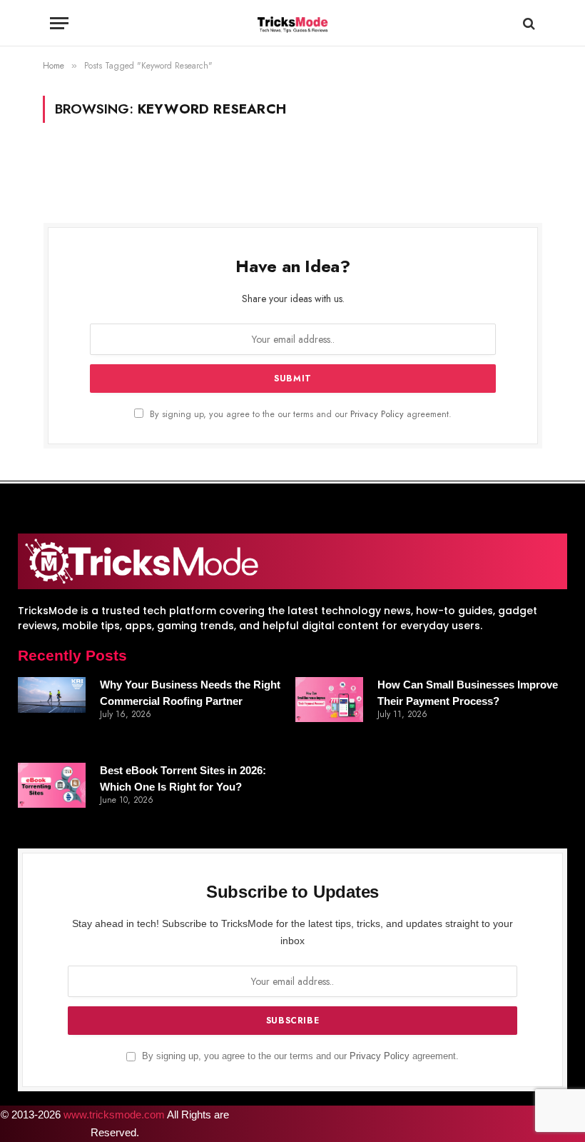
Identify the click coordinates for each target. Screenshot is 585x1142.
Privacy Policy (377, 414)
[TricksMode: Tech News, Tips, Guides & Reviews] (292, 23)
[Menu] (59, 23)
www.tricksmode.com (114, 1114)
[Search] (527, 23)
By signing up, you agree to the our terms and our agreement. (299, 414)
